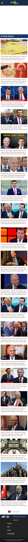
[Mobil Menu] (3, 2)
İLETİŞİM (8, 530)
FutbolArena (9, 523)
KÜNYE (8, 527)
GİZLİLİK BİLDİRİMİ (10, 533)
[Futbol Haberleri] (15, 2)
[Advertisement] (14, 20)
